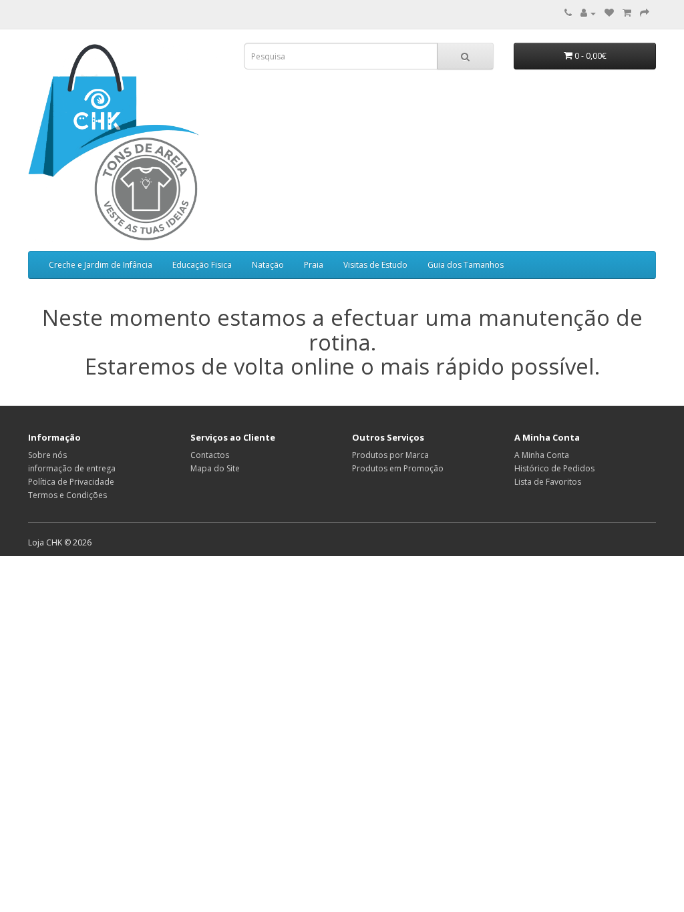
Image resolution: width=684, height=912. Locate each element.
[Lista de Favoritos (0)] (609, 13)
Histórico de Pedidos (554, 468)
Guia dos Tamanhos (466, 264)
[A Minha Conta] (588, 13)
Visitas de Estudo (375, 264)
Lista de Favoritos (547, 481)
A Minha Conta (541, 455)
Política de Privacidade (71, 481)
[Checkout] (644, 13)
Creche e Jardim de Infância (100, 264)
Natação (268, 264)
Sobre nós (47, 455)
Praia (313, 264)
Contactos (209, 455)
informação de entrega (72, 468)
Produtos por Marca (390, 455)
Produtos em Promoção (398, 468)
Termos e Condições (67, 495)
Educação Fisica (202, 264)
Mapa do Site (215, 468)
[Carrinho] (627, 13)
